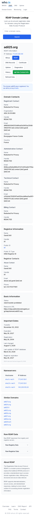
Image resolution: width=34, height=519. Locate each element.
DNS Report (22, 506)
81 (4, 248)
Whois (7, 58)
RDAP (10, 5)
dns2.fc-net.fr (10, 383)
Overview (5, 506)
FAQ (9, 509)
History (7, 72)
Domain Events (7, 9)
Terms (16, 509)
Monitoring (17, 9)
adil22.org (7, 410)
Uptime (21, 5)
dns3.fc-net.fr (10, 387)
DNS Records (10, 63)
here (16, 88)
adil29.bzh (7, 422)
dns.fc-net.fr (9, 379)
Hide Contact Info (22, 72)
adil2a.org (7, 419)
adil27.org (7, 402)
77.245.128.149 (18, 54)
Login (25, 9)
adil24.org (7, 405)
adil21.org (7, 416)
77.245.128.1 (22, 379)
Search (17, 37)
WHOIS (4, 5)
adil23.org (7, 425)
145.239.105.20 (23, 387)
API (30, 506)
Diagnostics (19, 67)
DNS (15, 5)
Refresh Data (10, 77)
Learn (13, 506)
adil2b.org (7, 413)
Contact (23, 509)
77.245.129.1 (22, 383)
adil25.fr (7, 407)
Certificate (22, 63)
